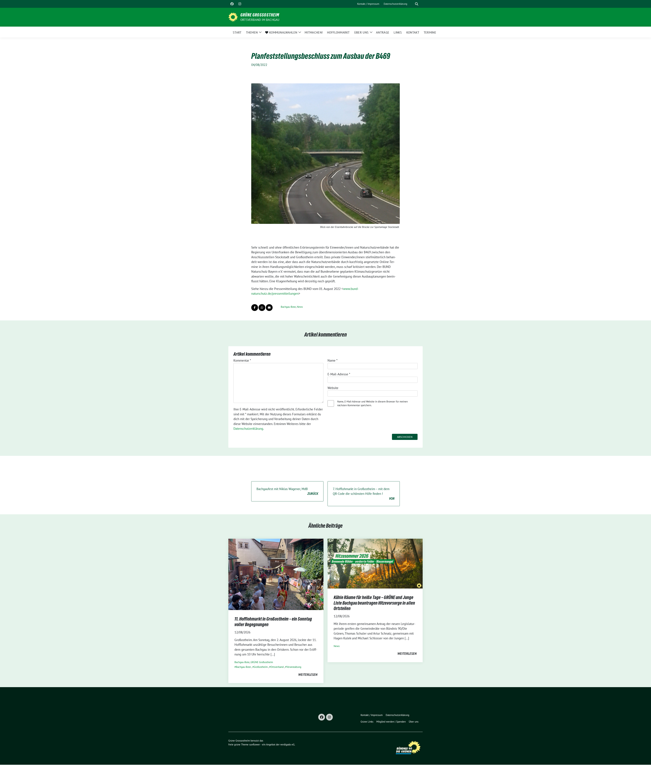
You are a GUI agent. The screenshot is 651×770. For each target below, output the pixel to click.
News (300, 306)
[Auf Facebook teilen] (254, 307)
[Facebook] (232, 4)
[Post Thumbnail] (275, 574)
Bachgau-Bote (288, 306)
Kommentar (242, 360)
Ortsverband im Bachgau (259, 20)
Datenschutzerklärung (248, 429)
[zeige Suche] (416, 4)
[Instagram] (239, 4)
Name (333, 360)
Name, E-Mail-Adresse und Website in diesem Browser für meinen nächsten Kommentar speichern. (372, 403)
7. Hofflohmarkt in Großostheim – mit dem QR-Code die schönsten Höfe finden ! (363, 494)
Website (333, 388)
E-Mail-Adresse (339, 374)
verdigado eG (287, 744)
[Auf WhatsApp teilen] (262, 307)
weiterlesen (307, 675)
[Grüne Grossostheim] (233, 17)
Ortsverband (277, 666)
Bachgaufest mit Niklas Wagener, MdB (287, 491)
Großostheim (261, 666)
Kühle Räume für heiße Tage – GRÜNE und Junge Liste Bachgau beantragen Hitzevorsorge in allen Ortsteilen (374, 603)
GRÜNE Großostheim (262, 662)
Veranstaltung (294, 666)
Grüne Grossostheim (259, 14)
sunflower (254, 744)
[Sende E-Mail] (269, 307)
